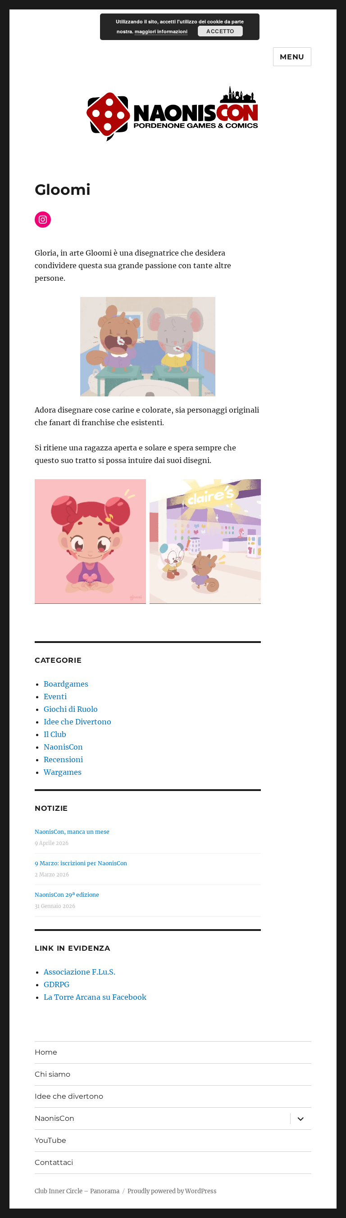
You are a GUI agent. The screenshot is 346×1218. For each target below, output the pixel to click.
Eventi (55, 696)
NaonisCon (63, 746)
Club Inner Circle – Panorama (77, 1191)
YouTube (50, 1140)
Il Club (55, 734)
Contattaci (54, 1162)
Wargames (63, 772)
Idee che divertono (69, 1096)
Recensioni (63, 759)
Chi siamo (52, 1074)
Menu (292, 57)
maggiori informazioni (161, 31)
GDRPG (56, 984)
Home (46, 1052)
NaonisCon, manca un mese (72, 831)
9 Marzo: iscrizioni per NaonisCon (81, 863)
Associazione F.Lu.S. (79, 971)
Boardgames (66, 683)
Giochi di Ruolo (71, 709)
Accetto (220, 31)
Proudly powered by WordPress (172, 1191)
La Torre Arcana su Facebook (95, 997)
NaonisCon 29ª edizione (67, 894)
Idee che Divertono (77, 721)
